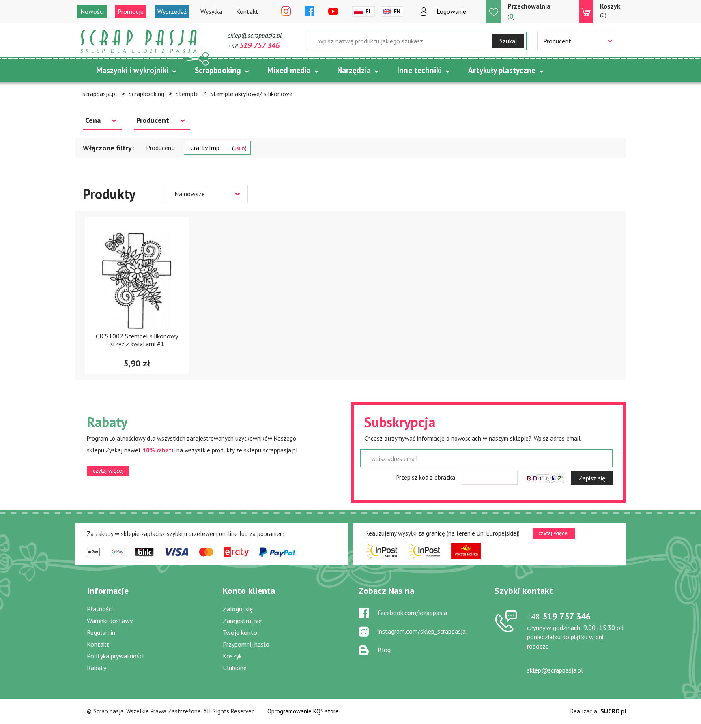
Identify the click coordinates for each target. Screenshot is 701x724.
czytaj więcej (108, 470)
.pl (613, 711)
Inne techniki (419, 70)
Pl (369, 11)
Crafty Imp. (217, 148)
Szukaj (508, 41)
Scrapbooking (218, 70)
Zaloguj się (238, 609)
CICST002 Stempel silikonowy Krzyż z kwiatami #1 (137, 340)
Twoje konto (240, 632)
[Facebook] (309, 11)
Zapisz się (591, 478)
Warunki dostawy (110, 621)
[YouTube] (333, 11)
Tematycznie (118, 90)
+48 (254, 46)
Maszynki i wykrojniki (132, 70)
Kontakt (247, 11)
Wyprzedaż (172, 11)
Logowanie (451, 11)
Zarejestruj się (242, 621)
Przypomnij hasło (246, 644)
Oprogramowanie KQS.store (303, 711)
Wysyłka (211, 11)
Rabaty (96, 668)
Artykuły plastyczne (501, 70)
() (528, 11)
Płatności (100, 609)
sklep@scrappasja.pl (255, 35)
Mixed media (289, 70)
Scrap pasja (138, 41)
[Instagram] (286, 11)
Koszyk (232, 656)
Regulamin (101, 632)
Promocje (131, 11)
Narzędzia (354, 70)
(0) (610, 10)
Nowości (92, 11)
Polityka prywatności (115, 656)
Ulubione (235, 668)
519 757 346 (559, 616)
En (397, 11)
